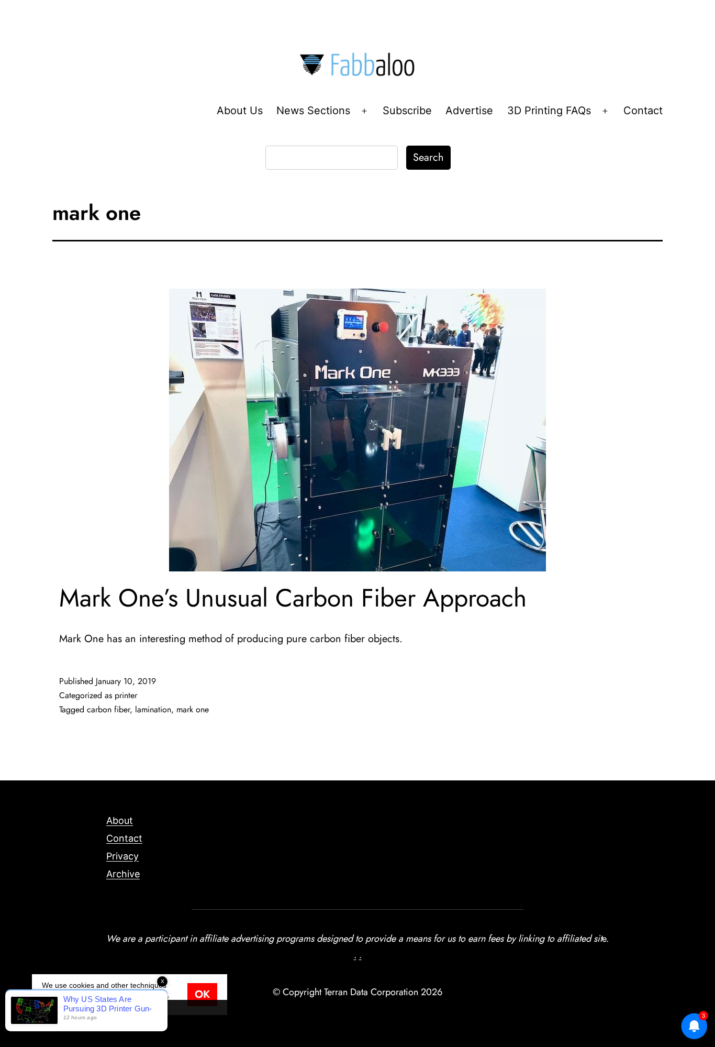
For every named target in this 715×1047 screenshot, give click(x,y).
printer (126, 695)
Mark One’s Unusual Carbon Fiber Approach (293, 598)
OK (202, 994)
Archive (123, 873)
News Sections (313, 110)
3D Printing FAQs (549, 110)
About (119, 820)
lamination (153, 709)
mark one (192, 709)
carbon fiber (108, 709)
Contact (643, 110)
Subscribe (407, 110)
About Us (240, 110)
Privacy (122, 856)
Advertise (469, 110)
